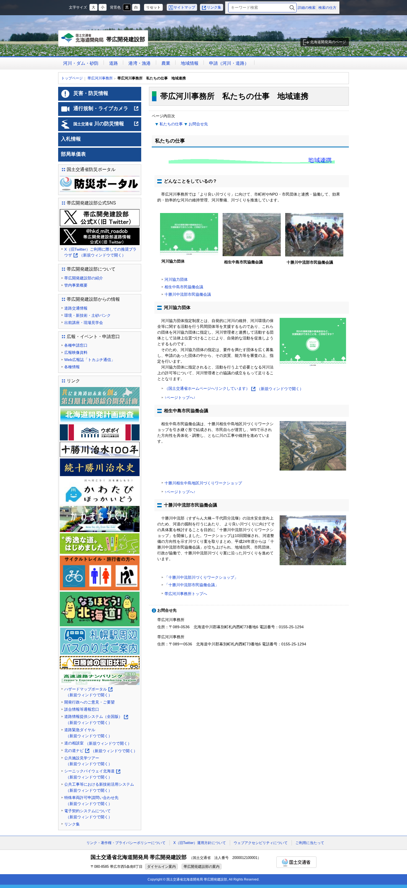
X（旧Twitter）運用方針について (199, 843)
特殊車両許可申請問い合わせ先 (91, 800)
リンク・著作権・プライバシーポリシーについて (126, 843)
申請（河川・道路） (229, 63)
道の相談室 (98, 743)
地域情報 (190, 63)
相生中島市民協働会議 (183, 287)
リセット (153, 7)
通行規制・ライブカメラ (106, 110)
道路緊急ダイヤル (88, 733)
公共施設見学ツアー (88, 761)
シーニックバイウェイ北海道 (92, 774)
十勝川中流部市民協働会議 (187, 294)
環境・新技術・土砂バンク (87, 315)
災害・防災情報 (90, 93)
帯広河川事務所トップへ (185, 593)
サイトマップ (184, 7)
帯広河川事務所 (100, 78)
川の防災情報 (106, 126)
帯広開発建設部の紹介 (83, 278)
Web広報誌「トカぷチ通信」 (89, 359)
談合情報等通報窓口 (81, 709)
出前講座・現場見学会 (83, 322)
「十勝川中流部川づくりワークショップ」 (201, 577)
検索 (292, 7)
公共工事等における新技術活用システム (99, 787)
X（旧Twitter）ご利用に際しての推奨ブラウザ (100, 252)
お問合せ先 (198, 124)
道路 (113, 63)
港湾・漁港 (139, 63)
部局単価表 (73, 154)
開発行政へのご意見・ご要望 (89, 702)
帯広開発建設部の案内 (202, 866)
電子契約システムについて (88, 814)
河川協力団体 (176, 279)
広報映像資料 (75, 352)
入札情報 (71, 139)
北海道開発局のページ (328, 42)
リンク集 (214, 7)
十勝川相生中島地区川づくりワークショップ (203, 483)
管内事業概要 (75, 285)
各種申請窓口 (75, 345)
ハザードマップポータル (88, 692)
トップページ (72, 78)
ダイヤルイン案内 (161, 866)
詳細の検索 (307, 8)
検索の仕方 (327, 8)
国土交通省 (296, 862)
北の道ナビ (100, 751)
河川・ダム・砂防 (81, 63)
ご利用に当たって (309, 843)
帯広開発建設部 (104, 41)
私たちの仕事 (171, 124)
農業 (165, 63)
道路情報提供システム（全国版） (96, 720)
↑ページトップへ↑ (179, 397)
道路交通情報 (75, 308)
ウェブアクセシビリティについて (261, 843)
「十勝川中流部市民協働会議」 (191, 585)
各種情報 (72, 367)
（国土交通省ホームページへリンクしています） (233, 389)
